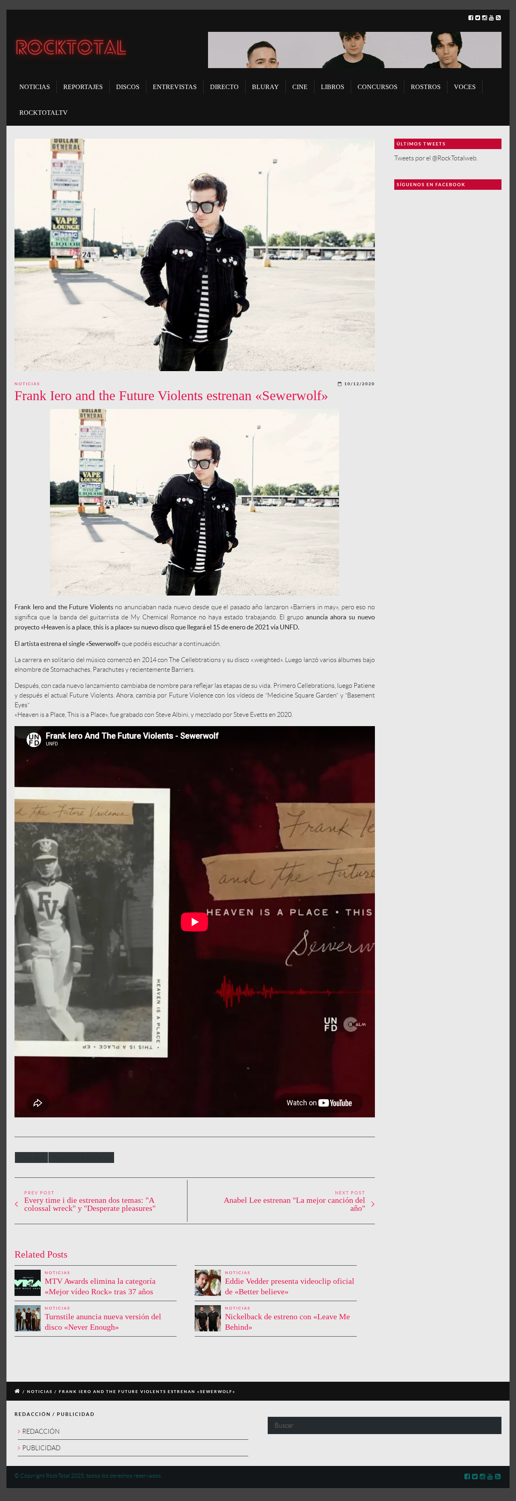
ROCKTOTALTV (43, 112)
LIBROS (332, 86)
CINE (300, 86)
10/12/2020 (359, 384)
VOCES (465, 86)
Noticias (27, 384)
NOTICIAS (34, 86)
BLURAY (265, 86)
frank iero (31, 1157)
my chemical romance (81, 1157)
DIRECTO (224, 86)
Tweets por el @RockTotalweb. (436, 158)
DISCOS (127, 86)
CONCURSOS (377, 86)
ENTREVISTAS (175, 86)
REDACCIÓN (41, 1431)
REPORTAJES (83, 86)
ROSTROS (426, 86)
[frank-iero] (195, 255)
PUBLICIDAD (41, 1448)
